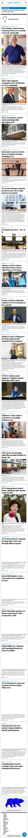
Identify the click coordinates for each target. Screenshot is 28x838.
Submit (4, 816)
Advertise (5, 818)
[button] (25, 2)
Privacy (5, 826)
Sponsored (5, 819)
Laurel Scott (13, 19)
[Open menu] (2, 2)
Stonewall (5, 822)
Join (4, 834)
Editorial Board (5, 824)
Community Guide (6, 831)
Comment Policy (5, 828)
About (4, 814)
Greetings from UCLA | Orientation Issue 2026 (13, 10)
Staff (4, 821)
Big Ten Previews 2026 (7, 11)
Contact (5, 815)
